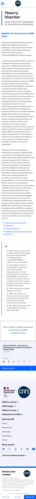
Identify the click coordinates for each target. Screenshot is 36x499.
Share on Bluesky (3, 361)
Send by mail (24, 361)
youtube (33, 449)
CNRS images (7, 406)
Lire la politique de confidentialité (11, 490)
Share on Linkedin (14, 361)
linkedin (15, 449)
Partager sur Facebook (19, 361)
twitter (9, 449)
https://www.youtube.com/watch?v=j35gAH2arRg (29, 361)
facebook (21, 449)
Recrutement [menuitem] (7, 428)
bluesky (3, 449)
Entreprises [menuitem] (6, 432)
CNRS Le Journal (9, 402)
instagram (27, 449)
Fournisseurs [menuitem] (7, 436)
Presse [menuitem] (4, 423)
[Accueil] (18, 3)
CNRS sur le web (9, 410)
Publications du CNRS (11, 414)
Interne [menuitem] (4, 440)
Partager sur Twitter (9, 361)
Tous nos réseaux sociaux (10, 455)
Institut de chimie (12, 228)
